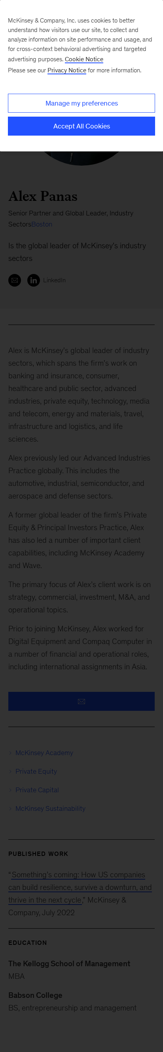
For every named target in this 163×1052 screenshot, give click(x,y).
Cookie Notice (84, 59)
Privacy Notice (66, 70)
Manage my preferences (81, 103)
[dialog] (81, 75)
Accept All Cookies (81, 126)
